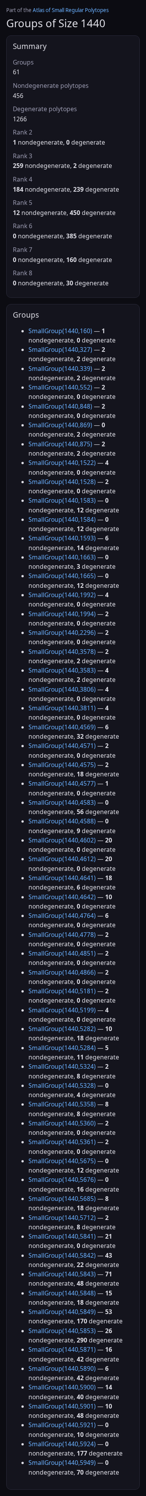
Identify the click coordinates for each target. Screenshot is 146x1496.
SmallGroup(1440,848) (60, 406)
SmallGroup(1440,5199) (62, 1010)
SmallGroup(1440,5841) (62, 1236)
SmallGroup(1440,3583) (62, 670)
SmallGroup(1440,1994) (62, 614)
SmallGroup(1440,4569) (62, 727)
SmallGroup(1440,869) (60, 425)
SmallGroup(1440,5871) (62, 1349)
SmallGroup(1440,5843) (62, 1274)
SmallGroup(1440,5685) (62, 1198)
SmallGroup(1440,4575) (62, 764)
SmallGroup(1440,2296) (62, 632)
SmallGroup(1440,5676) (62, 1179)
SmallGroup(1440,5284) (62, 1047)
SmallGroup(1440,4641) (62, 878)
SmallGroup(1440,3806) (62, 689)
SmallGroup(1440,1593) (62, 538)
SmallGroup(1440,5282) (62, 1028)
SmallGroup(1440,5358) (62, 1104)
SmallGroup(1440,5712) (62, 1217)
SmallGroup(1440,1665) (62, 575)
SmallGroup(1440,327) (60, 349)
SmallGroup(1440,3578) (62, 651)
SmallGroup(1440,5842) (62, 1255)
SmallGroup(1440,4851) (62, 953)
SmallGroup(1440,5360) (62, 1123)
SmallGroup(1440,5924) (62, 1444)
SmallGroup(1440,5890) (62, 1368)
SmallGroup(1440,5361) (62, 1142)
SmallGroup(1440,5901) (62, 1406)
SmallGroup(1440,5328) (62, 1085)
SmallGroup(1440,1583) (62, 500)
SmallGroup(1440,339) (60, 368)
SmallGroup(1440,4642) (62, 897)
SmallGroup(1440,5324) (62, 1066)
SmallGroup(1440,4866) (62, 972)
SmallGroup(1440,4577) (62, 783)
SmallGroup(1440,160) (60, 331)
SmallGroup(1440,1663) (62, 557)
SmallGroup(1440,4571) (62, 745)
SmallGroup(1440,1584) (62, 519)
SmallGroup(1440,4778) (62, 934)
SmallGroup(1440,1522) (62, 462)
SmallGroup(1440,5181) (62, 991)
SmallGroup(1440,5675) (62, 1161)
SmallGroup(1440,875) (60, 444)
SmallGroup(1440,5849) (62, 1311)
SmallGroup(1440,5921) (62, 1425)
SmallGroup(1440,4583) (62, 802)
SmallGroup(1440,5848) (62, 1293)
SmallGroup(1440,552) (60, 387)
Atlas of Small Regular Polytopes (71, 10)
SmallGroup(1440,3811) (62, 708)
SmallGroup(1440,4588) (62, 821)
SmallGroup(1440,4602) (62, 840)
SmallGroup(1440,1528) (62, 481)
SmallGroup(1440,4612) (62, 859)
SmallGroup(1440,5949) (62, 1462)
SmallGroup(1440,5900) (62, 1387)
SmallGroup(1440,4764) (62, 915)
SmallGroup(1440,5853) (62, 1330)
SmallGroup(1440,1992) (62, 595)
